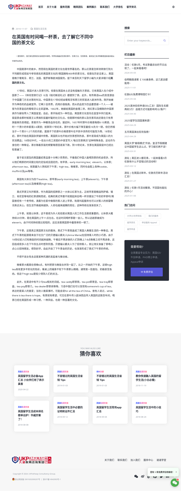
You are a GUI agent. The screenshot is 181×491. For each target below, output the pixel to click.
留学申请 (131, 229)
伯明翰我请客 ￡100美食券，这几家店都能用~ (146, 81)
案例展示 (91, 6)
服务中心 (148, 460)
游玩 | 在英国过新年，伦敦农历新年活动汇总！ (146, 174)
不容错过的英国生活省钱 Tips (70, 378)
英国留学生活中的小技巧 (148, 409)
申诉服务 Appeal (149, 222)
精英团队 (78, 6)
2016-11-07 (21, 28)
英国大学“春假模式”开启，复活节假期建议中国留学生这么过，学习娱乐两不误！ (146, 145)
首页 (40, 6)
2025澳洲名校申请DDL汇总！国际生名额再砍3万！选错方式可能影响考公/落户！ (146, 107)
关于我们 (109, 460)
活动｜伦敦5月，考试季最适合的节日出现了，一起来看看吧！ (145, 66)
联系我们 (105, 6)
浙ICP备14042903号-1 (52, 479)
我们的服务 (153, 215)
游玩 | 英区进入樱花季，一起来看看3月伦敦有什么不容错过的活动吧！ (145, 159)
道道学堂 (161, 460)
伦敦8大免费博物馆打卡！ (138, 94)
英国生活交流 (40, 28)
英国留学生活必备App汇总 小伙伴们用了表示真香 (31, 380)
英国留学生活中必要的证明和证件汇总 (70, 409)
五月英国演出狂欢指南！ (137, 131)
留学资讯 (131, 6)
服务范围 (65, 6)
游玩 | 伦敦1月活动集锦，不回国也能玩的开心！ (145, 189)
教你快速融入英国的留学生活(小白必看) (148, 378)
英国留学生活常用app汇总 (108, 409)
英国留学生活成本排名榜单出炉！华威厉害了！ (30, 415)
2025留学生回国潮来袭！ (138, 120)
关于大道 (51, 6)
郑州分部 (100, 371)
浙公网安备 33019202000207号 (27, 479)
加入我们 (135, 460)
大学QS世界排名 (134, 215)
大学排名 (118, 6)
